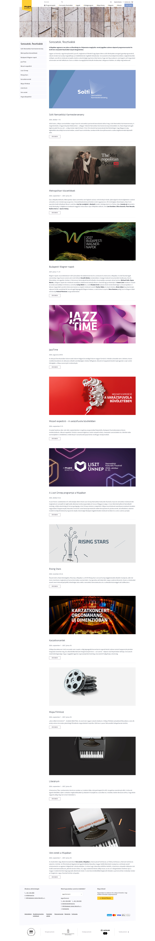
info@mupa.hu (30, 895)
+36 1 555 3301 (78, 901)
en (111, 2)
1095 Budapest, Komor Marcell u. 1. (35, 898)
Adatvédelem (28, 914)
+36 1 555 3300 (67, 901)
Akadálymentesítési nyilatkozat (38, 915)
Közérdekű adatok (49, 915)
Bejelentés (67, 914)
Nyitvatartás (65, 909)
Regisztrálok (106, 898)
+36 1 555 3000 (30, 893)
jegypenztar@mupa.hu (68, 903)
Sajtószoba (75, 914)
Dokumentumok (58, 914)
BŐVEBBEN (55, 136)
